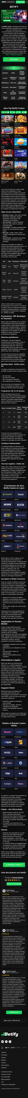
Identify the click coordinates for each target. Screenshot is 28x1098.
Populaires (4, 112)
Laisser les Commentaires (14, 883)
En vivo (11, 112)
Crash (17, 112)
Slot (23, 112)
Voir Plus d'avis (14, 1012)
